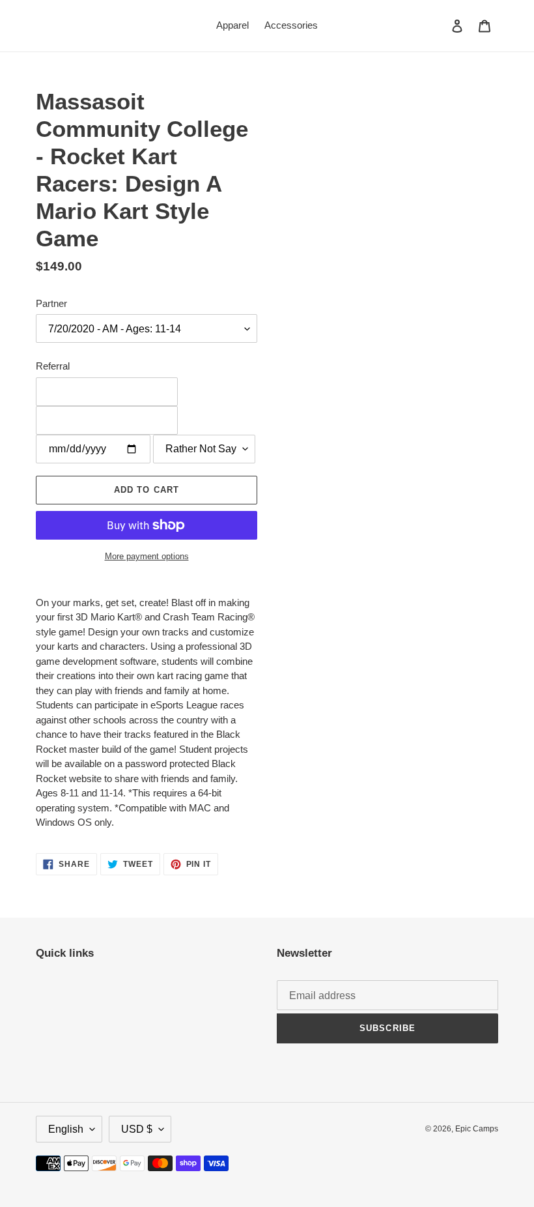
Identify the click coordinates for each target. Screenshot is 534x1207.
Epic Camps (476, 1128)
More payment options (147, 556)
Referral (53, 365)
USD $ (136, 1129)
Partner (51, 303)
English (65, 1129)
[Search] (439, 25)
